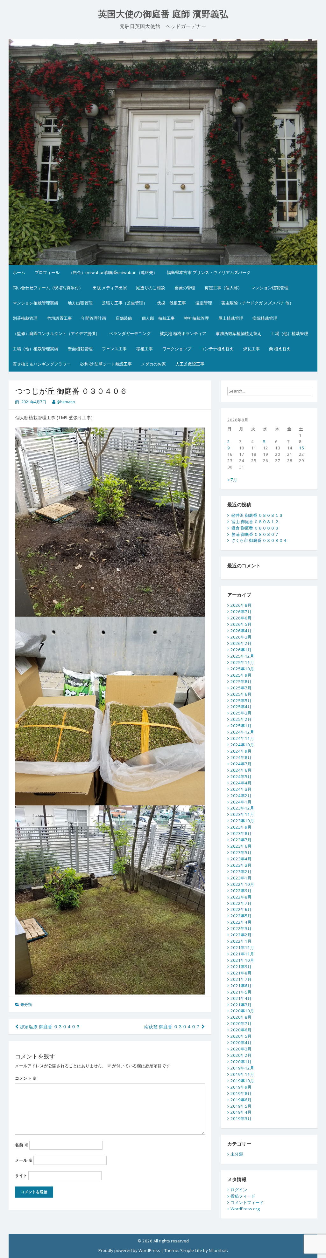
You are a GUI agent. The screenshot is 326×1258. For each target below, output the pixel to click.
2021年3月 (241, 1005)
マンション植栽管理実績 (35, 303)
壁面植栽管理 (80, 349)
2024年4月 (241, 783)
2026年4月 (241, 630)
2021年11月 (242, 954)
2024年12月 (242, 732)
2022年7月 (241, 903)
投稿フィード (242, 1196)
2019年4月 (241, 1112)
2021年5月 (241, 992)
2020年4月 (241, 1042)
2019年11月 (242, 1074)
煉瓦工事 (251, 349)
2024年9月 (241, 751)
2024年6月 (241, 770)
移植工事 (144, 349)
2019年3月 (241, 1118)
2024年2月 (241, 795)
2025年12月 (242, 656)
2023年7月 (241, 840)
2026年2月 (241, 643)
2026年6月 (241, 618)
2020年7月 (241, 1023)
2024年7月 (241, 764)
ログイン (238, 1190)
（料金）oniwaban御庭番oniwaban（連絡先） (113, 272)
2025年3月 (241, 713)
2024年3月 (241, 789)
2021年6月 (241, 985)
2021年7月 (241, 979)
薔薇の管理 (184, 288)
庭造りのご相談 (150, 288)
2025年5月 (241, 700)
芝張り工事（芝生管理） (124, 303)
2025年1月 (241, 725)
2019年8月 (241, 1093)
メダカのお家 (153, 364)
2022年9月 (241, 890)
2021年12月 (242, 947)
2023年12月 (242, 808)
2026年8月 (241, 605)
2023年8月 (241, 833)
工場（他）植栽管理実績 (35, 349)
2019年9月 (241, 1087)
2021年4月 (241, 998)
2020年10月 (242, 1011)
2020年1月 (241, 1061)
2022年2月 (241, 935)
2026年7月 (241, 611)
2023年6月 (241, 846)
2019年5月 (241, 1106)
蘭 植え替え (280, 349)
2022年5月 (241, 916)
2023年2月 (241, 871)
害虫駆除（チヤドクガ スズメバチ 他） (257, 303)
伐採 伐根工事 (171, 303)
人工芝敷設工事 (189, 364)
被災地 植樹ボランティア (183, 333)
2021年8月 (241, 973)
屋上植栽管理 (230, 318)
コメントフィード (247, 1202)
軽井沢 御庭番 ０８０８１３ (257, 515)
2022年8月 (241, 897)
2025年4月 (241, 706)
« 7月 (232, 479)
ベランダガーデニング (130, 333)
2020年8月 (241, 1017)
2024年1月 (241, 802)
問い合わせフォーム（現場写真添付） (48, 288)
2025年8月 (241, 681)
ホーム (19, 272)
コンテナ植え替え (217, 349)
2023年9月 (241, 827)
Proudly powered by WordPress (129, 1250)
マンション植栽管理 (269, 288)
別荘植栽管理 (25, 318)
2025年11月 (242, 662)
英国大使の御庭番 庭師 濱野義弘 (163, 14)
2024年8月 (241, 757)
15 (301, 448)
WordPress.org (245, 1209)
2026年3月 (241, 637)
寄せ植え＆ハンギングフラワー (42, 364)
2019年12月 (242, 1068)
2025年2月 (241, 719)
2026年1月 (241, 650)
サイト (21, 1175)
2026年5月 (241, 624)
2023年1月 (241, 878)
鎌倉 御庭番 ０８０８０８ (255, 528)
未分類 (26, 1004)
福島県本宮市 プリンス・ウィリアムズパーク (209, 272)
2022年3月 (241, 928)
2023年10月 (242, 821)
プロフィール (47, 272)
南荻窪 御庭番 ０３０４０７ (173, 1026)
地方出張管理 (80, 303)
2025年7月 (241, 688)
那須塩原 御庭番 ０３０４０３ (49, 1026)
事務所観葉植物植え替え (238, 333)
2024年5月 (241, 776)
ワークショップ (176, 349)
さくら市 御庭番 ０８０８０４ (259, 540)
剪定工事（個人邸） (223, 288)
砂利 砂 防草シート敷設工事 (106, 364)
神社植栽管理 (196, 318)
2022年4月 (241, 922)
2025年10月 (242, 669)
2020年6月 (241, 1030)
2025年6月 (241, 694)
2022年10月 (242, 884)
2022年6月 (241, 909)
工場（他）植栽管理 (289, 333)
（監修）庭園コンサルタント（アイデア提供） (56, 333)
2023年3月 (241, 865)
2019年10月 (242, 1081)
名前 (21, 1145)
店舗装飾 (124, 318)
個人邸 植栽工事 (158, 318)
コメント (26, 1078)
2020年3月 (241, 1049)
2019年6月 (241, 1100)
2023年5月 (241, 852)
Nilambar (218, 1250)
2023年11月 (242, 814)
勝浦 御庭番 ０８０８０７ (255, 534)
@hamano (66, 402)
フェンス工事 (114, 349)
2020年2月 (241, 1055)
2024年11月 (242, 738)
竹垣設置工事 (59, 318)
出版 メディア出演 (110, 288)
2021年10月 (242, 960)
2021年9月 (241, 966)
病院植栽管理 (264, 318)
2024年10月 (242, 745)
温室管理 (203, 303)
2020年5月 (241, 1036)
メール (23, 1160)
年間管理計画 (93, 318)
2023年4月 (241, 859)
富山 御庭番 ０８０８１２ (255, 521)
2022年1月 (241, 941)
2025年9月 (241, 675)
